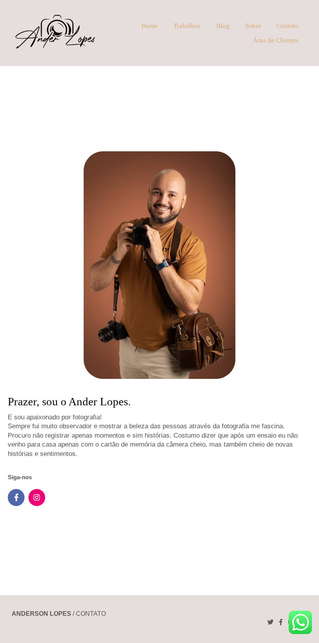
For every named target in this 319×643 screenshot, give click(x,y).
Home (150, 26)
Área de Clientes (275, 40)
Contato (287, 26)
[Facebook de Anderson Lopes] (281, 622)
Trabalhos (187, 26)
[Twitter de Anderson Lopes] (270, 622)
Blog (223, 26)
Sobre (253, 26)
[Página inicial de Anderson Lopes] (55, 33)
